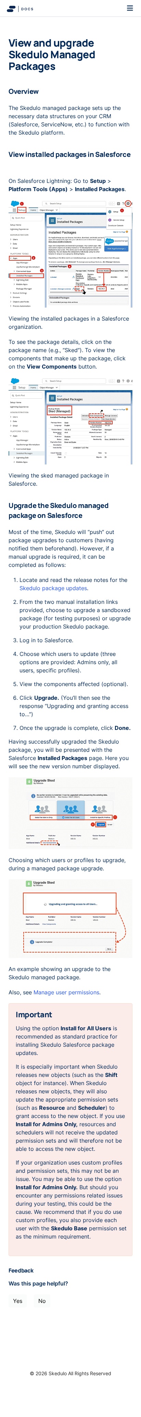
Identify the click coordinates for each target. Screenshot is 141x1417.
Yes (17, 1300)
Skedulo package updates (53, 588)
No (42, 1300)
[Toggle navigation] (130, 8)
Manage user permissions (66, 992)
